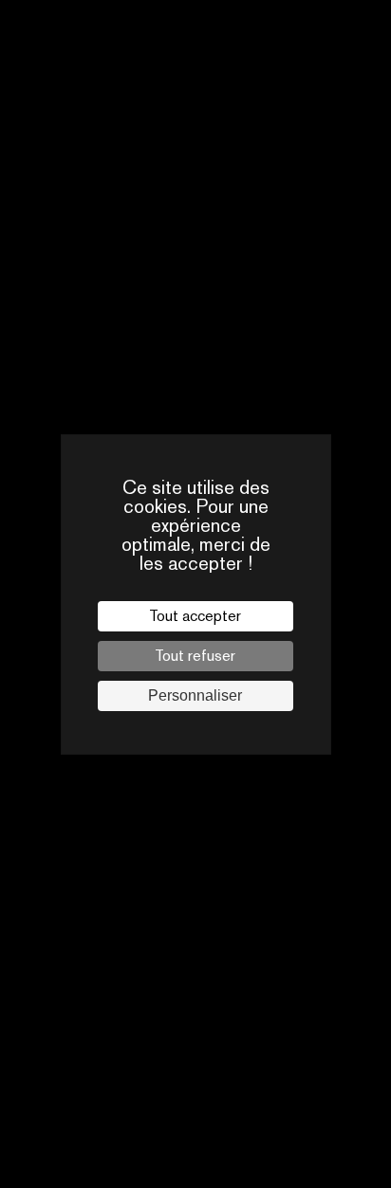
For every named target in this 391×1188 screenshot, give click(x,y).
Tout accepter (195, 616)
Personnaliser (195, 695)
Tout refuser (195, 656)
